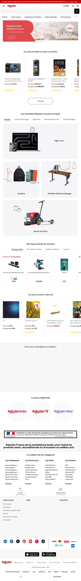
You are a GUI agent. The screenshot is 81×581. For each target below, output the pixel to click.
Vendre (5, 513)
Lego (34, 571)
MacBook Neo (30, 465)
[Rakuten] (11, 6)
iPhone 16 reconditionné (13, 571)
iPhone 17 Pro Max (11, 474)
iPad (26, 479)
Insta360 (48, 477)
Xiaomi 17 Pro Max (11, 477)
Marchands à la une (51, 119)
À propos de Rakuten (70, 562)
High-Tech (36, 119)
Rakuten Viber (41, 562)
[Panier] (77, 6)
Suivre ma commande (10, 517)
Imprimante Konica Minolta (32, 470)
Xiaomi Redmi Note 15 (12, 479)
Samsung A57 (9, 467)
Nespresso (65, 571)
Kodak (47, 472)
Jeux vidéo (69, 474)
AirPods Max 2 (50, 465)
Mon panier (7, 507)
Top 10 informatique (32, 460)
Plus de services (54, 562)
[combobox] (37, 11)
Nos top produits (17, 249)
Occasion (66, 249)
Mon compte (7, 504)
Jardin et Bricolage (21, 119)
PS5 (66, 465)
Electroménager (69, 119)
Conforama (41, 571)
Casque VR (69, 479)
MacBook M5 (29, 467)
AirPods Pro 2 (50, 467)
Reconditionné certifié (34, 249)
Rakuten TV (30, 562)
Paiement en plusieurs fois (11, 510)
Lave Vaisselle (57, 576)
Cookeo (73, 571)
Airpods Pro (26, 571)
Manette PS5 (69, 472)
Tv (20, 576)
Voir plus (40, 101)
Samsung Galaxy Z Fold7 (12, 472)
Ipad (49, 571)
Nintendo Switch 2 (71, 470)
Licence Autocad (31, 477)
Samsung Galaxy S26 (12, 465)
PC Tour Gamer (30, 472)
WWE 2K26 (69, 477)
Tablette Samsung (31, 474)
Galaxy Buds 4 (50, 479)
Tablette (56, 571)
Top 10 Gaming (71, 460)
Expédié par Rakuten (52, 249)
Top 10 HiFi (49, 460)
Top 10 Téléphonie (12, 460)
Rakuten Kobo (18, 562)
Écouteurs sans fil (51, 474)
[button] (74, 1)
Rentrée (7, 119)
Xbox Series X (70, 467)
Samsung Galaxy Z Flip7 (12, 470)
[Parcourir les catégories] (4, 6)
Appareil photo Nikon (52, 470)
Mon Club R (7, 520)
